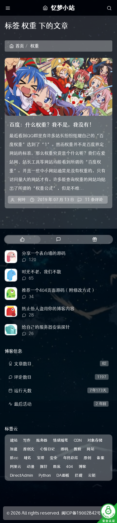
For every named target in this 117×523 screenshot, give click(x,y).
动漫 (30, 466)
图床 (57, 466)
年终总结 (70, 457)
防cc (14, 457)
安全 (53, 457)
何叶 (22, 199)
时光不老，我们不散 (41, 272)
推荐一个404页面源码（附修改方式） (58, 290)
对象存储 (94, 440)
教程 (77, 449)
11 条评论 (94, 199)
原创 (87, 457)
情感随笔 (60, 440)
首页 (19, 46)
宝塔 (40, 457)
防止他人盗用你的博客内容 (48, 309)
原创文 (28, 449)
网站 (90, 449)
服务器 (41, 440)
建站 (13, 440)
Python (45, 475)
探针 (43, 466)
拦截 (78, 475)
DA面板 (62, 475)
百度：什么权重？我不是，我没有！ (51, 124)
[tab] (22, 239)
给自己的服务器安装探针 (46, 327)
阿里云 (15, 466)
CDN (78, 440)
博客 (82, 466)
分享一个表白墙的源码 (44, 253)
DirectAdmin (21, 475)
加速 (13, 449)
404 (69, 466)
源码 (64, 449)
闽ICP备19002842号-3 (83, 512)
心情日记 (47, 449)
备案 (100, 457)
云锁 (91, 475)
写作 (27, 440)
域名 (27, 457)
